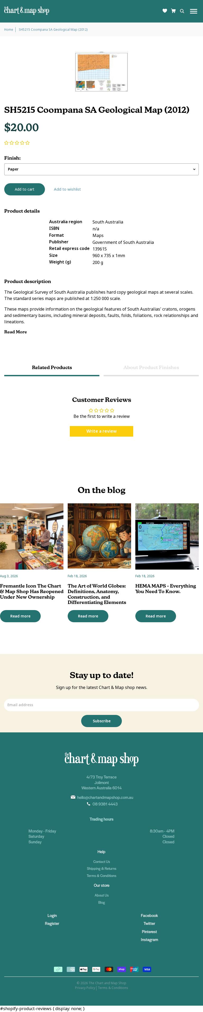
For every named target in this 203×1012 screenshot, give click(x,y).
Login (52, 915)
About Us (102, 895)
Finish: (12, 158)
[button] (17, 143)
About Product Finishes (151, 367)
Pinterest (149, 931)
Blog (101, 902)
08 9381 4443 (105, 804)
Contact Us (101, 861)
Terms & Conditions (101, 875)
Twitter (149, 923)
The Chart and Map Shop (107, 983)
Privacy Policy (85, 988)
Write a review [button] (101, 431)
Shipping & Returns (101, 868)
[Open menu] (193, 11)
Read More (16, 331)
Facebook (149, 915)
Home (8, 29)
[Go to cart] (173, 11)
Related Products (52, 367)
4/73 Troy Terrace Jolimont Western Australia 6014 (101, 782)
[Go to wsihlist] (165, 11)
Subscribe (101, 721)
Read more (20, 616)
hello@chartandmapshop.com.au (105, 797)
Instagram (149, 939)
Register (52, 923)
